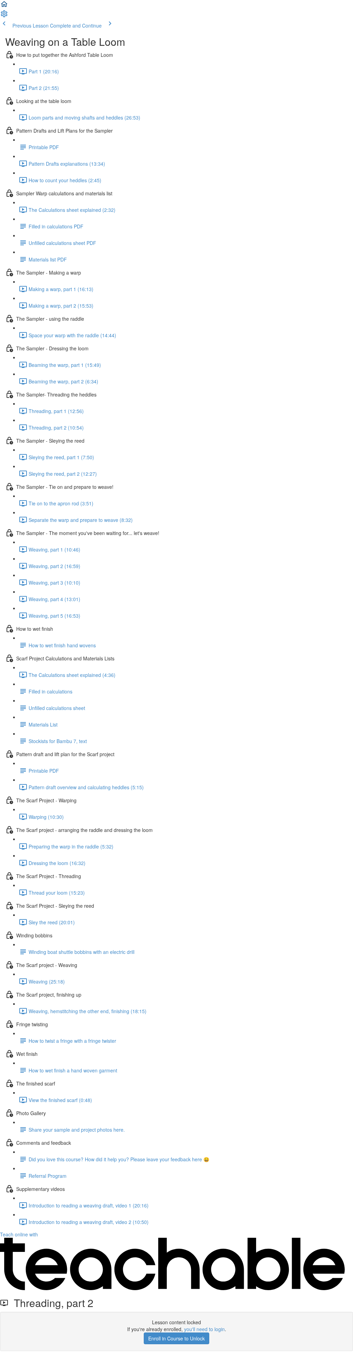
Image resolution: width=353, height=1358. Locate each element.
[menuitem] (4, 15)
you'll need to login (204, 1329)
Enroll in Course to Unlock (176, 1338)
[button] (4, 6)
